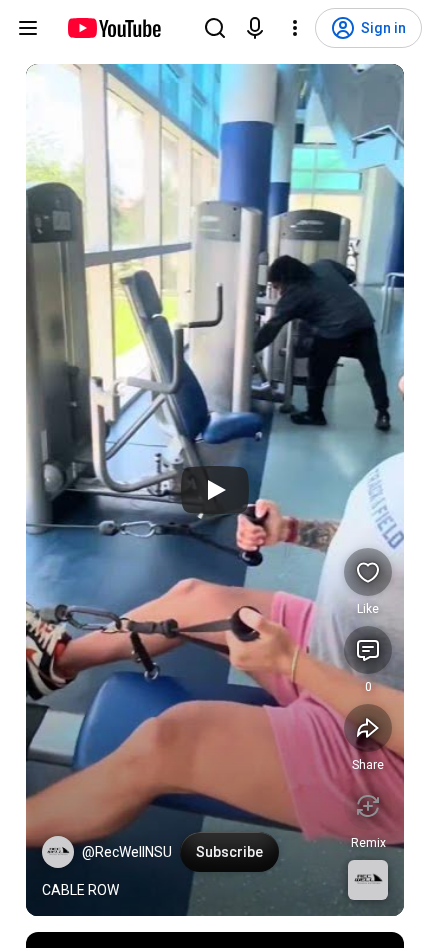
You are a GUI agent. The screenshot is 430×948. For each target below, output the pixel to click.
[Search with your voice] (255, 28)
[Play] (215, 490)
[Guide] (28, 28)
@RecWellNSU (127, 852)
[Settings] (295, 28)
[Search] (215, 28)
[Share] (368, 728)
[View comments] (368, 650)
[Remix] (368, 806)
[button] (58, 852)
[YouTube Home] (113, 28)
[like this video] (368, 572)
